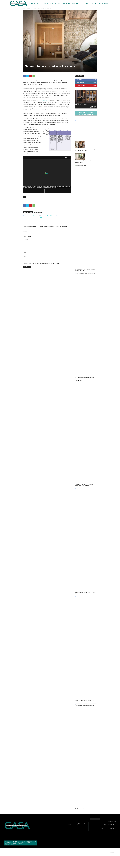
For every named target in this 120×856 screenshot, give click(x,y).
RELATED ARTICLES (28, 212)
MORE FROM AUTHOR (39, 212)
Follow (94, 82)
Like (95, 79)
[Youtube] (49, 826)
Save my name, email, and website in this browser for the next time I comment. (42, 263)
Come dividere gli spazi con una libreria (84, 377)
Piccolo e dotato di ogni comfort (82, 809)
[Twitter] (27, 76)
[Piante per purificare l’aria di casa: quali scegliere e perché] (47, 220)
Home (24, 8)
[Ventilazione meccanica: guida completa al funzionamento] (30, 220)
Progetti (28, 8)
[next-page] (26, 231)
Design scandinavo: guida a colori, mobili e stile (85, 593)
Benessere (34, 8)
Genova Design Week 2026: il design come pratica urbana (85, 701)
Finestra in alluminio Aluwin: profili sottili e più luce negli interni (86, 161)
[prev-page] (24, 231)
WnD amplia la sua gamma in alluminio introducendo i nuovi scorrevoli (84, 485)
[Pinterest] (30, 76)
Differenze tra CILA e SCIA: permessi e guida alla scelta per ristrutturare (86, 149)
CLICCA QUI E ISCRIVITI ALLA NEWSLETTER (85, 113)
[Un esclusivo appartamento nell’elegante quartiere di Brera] (63, 220)
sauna (28, 196)
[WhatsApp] (33, 76)
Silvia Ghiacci (29, 69)
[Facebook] (24, 76)
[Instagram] (42, 826)
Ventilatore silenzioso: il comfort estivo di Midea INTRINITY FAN (85, 269)
